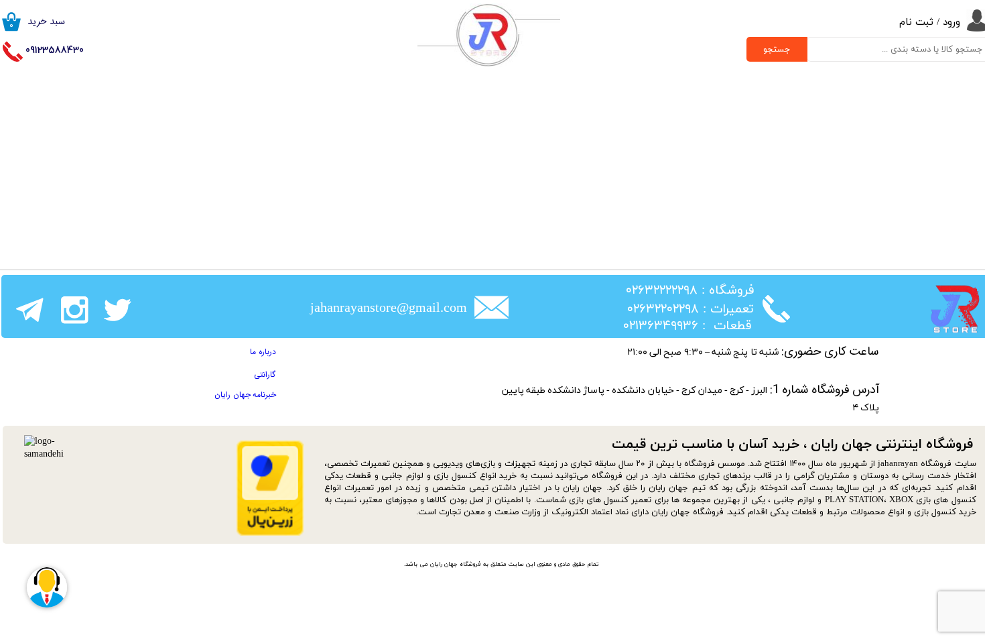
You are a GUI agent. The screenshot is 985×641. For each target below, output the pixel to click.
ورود (951, 22)
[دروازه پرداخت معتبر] (270, 533)
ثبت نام (916, 22)
